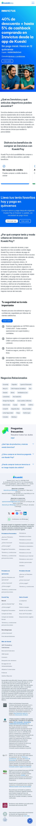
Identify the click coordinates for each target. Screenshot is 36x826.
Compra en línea (7, 613)
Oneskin (5, 392)
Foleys (18, 413)
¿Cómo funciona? (7, 543)
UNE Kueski (5, 654)
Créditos (21, 565)
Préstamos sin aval (25, 552)
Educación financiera (8, 651)
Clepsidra (14, 384)
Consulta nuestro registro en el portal (20, 767)
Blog (20, 604)
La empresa (23, 600)
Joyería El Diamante (25, 384)
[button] (33, 3)
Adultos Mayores (7, 676)
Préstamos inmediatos (26, 546)
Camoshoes (6, 397)
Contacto (4, 657)
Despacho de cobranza (9, 660)
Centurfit (5, 409)
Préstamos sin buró (25, 539)
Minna (12, 392)
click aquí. (27, 816)
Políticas (4, 672)
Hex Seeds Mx (17, 397)
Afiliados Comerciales (8, 669)
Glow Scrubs (6, 405)
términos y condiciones (16, 56)
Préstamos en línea (25, 536)
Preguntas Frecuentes (8, 549)
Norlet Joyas (26, 413)
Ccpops (15, 405)
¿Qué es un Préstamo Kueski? (25, 576)
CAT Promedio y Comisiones (7, 646)
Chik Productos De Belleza (18, 388)
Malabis (23, 405)
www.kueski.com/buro (21, 715)
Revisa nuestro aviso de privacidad (20, 786)
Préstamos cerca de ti (26, 559)
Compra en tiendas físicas (7, 618)
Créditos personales (25, 562)
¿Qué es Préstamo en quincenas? (8, 579)
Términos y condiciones (9, 552)
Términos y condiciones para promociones (9, 557)
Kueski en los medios (25, 610)
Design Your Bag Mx (8, 401)
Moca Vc (5, 388)
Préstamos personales (26, 543)
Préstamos (22, 533)
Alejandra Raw (15, 409)
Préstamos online (24, 549)
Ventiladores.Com (23, 392)
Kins (30, 388)
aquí (12, 438)
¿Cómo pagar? (6, 546)
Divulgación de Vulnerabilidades (7, 665)
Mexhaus (14, 417)
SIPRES (23, 775)
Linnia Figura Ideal (8, 413)
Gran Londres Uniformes (24, 401)
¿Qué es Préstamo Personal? (7, 538)
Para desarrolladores (8, 636)
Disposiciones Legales (26, 617)
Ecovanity (5, 384)
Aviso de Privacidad (25, 613)
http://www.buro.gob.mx (21, 713)
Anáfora (30, 405)
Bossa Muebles (27, 409)
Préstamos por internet (26, 556)
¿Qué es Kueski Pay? (8, 604)
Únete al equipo (24, 607)
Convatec (5, 417)
